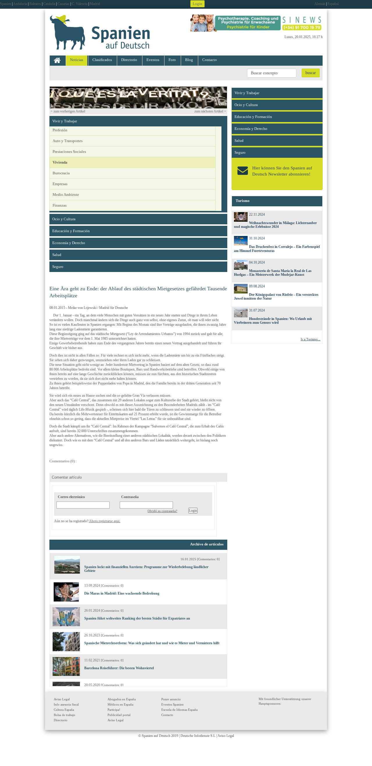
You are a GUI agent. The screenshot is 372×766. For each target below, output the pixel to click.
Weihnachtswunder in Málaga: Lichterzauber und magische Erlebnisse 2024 (275, 225)
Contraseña (130, 497)
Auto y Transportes (68, 141)
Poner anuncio (171, 699)
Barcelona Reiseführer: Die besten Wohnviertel (119, 668)
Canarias (63, 4)
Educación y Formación (71, 231)
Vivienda (60, 162)
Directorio (129, 60)
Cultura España (64, 709)
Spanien (5, 4)
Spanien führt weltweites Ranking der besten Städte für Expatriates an (137, 618)
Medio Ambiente (66, 194)
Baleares (35, 4)
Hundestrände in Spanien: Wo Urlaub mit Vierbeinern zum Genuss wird (273, 321)
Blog (189, 60)
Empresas (60, 184)
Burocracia (61, 173)
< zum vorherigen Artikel (68, 111)
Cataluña (49, 4)
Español (333, 4)
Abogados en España (122, 699)
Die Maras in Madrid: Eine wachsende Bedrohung (121, 593)
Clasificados (102, 60)
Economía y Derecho (68, 243)
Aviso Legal (62, 699)
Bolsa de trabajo (64, 715)
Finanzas (60, 205)
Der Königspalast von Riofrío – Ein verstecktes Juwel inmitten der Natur (276, 296)
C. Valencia (79, 4)
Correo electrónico (71, 497)
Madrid (95, 4)
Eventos (152, 60)
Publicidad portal (119, 715)
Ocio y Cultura (64, 219)
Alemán (319, 4)
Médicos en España (120, 704)
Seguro (57, 266)
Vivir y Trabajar (64, 121)
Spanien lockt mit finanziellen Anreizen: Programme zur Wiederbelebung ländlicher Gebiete (146, 569)
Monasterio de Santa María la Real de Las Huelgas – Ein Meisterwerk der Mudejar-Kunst (273, 273)
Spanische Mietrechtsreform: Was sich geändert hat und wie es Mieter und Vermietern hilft (151, 643)
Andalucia (20, 4)
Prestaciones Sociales (69, 151)
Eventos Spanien (172, 704)
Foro (172, 60)
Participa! (114, 709)
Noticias (76, 60)
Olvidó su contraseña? (162, 511)
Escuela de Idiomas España (179, 709)
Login (197, 3)
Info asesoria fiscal (66, 704)
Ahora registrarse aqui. (104, 521)
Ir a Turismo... (310, 339)
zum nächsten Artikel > (210, 111)
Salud (56, 255)
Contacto (209, 60)
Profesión (60, 130)
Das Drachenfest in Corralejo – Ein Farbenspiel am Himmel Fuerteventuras (277, 249)
